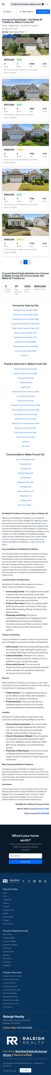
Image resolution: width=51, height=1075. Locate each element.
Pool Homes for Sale (25, 401)
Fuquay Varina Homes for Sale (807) (25, 324)
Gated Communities (11, 1000)
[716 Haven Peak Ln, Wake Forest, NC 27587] (25, 224)
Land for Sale (25, 387)
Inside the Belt (8, 952)
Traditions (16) (25, 500)
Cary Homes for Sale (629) (25, 351)
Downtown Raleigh (10, 945)
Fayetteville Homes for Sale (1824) (25, 319)
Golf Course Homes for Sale (25, 432)
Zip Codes (26, 446)
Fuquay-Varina (8, 910)
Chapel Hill (7, 900)
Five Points (7, 948)
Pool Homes (8, 1007)
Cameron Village (9, 941)
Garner (5, 913)
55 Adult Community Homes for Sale (25, 405)
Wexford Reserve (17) (25, 491)
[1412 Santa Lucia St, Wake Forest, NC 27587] (25, 180)
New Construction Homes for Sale (25, 392)
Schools (25, 441)
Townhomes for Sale (26, 378)
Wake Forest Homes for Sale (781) (25, 328)
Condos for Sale (25, 382)
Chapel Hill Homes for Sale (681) (25, 346)
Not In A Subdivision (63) (25, 459)
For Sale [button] (6, 12)
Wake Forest (8, 924)
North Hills (7, 958)
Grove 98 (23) (25, 478)
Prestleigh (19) (25, 487)
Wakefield (6, 965)
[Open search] (47, 4)
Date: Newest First (16, 32)
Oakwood (7, 962)
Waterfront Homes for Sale (25, 419)
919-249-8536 (43, 813)
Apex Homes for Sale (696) (25, 342)
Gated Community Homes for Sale (25, 423)
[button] (3, 4)
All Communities (24, 505)
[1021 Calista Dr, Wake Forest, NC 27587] (25, 90)
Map (27, 1070)
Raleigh (6, 920)
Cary (5, 896)
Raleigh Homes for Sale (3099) (25, 310)
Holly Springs (8, 917)
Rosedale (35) (25, 464)
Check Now (25, 862)
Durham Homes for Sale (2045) (25, 315)
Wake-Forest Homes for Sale (36, 809)
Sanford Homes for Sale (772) (25, 337)
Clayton (6, 903)
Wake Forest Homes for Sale (25, 369)
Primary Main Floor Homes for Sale (25, 410)
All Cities (24, 355)
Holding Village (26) (25, 473)
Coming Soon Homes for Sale (25, 414)
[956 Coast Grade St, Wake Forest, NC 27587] (25, 45)
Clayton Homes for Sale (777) (25, 333)
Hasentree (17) (25, 496)
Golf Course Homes (10, 1004)
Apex (5, 893)
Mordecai (6, 955)
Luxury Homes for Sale (26, 396)
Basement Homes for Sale (25, 428)
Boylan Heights (9, 938)
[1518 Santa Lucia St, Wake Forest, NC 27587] (25, 135)
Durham (6, 906)
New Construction (10, 986)
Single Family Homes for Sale (25, 373)
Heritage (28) (25, 469)
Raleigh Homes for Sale (12, 976)
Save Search (43, 12)
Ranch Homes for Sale (25, 437)
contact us (6, 539)
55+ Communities (10, 993)
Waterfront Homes (10, 997)
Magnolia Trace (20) (25, 482)
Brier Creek (7, 934)
